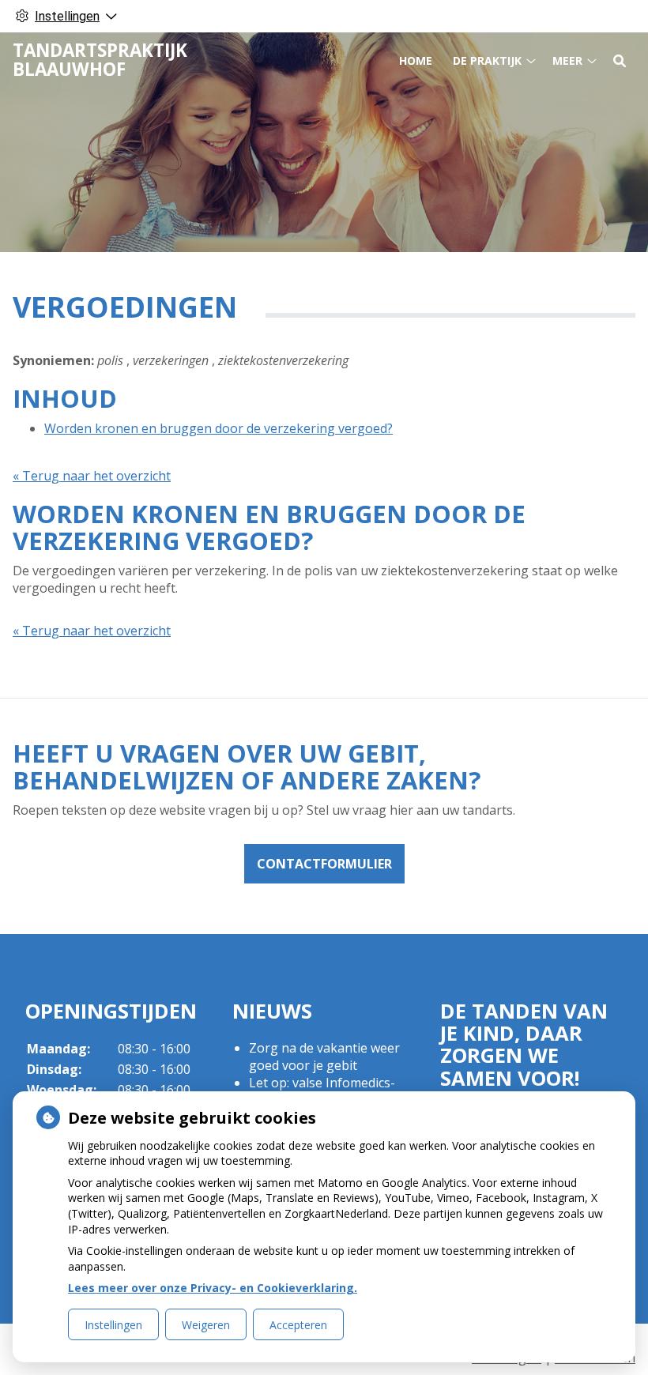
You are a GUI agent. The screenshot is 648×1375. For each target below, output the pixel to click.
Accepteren (298, 1324)
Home (415, 60)
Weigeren (206, 1324)
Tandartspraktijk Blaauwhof (100, 59)
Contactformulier (324, 863)
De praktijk (487, 60)
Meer (567, 60)
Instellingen (113, 1324)
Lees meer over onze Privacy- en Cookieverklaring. (212, 1287)
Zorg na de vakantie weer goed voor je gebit (324, 1056)
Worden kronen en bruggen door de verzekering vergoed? (218, 428)
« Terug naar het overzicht (92, 475)
